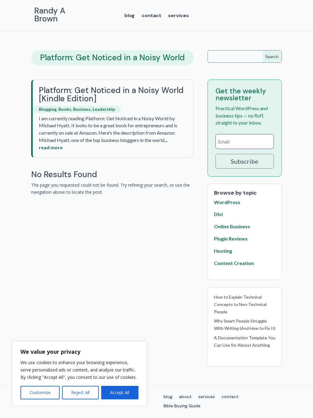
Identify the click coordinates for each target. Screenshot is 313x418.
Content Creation (234, 263)
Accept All (119, 392)
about (185, 396)
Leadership (104, 109)
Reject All (80, 392)
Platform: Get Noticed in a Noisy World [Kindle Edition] (111, 94)
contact (151, 16)
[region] (79, 373)
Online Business (232, 226)
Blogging (48, 109)
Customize (40, 392)
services (178, 16)
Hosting (223, 251)
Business (82, 109)
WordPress (227, 202)
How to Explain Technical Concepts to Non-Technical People (240, 304)
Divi (218, 214)
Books (64, 109)
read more (51, 147)
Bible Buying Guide (182, 406)
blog (129, 16)
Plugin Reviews (231, 238)
